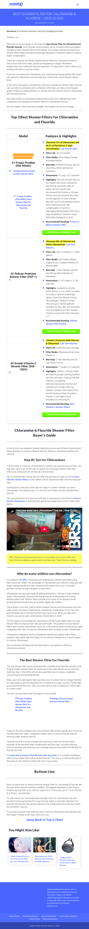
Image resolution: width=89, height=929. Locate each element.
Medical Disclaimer (30, 916)
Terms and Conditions (68, 916)
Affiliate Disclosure (50, 919)
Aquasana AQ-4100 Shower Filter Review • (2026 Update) (44, 859)
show (16, 37)
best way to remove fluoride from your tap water (34, 755)
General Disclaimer (48, 916)
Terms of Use (34, 919)
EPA (25, 580)
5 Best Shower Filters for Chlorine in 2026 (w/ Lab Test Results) (19, 859)
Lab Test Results (69, 148)
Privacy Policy (14, 916)
